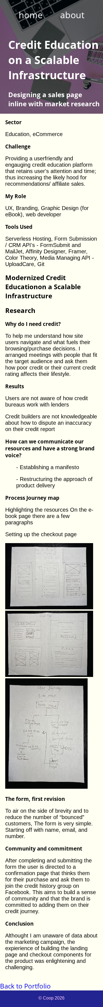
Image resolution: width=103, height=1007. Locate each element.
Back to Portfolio (25, 985)
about (72, 15)
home (31, 15)
